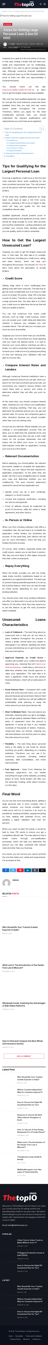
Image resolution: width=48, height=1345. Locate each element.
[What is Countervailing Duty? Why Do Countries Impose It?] (8, 1092)
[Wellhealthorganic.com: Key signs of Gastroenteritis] (8, 1172)
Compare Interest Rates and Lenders (22, 143)
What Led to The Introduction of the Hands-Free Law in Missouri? (31, 1144)
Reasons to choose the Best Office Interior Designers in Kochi (29, 1117)
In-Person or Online (16, 148)
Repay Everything (15, 150)
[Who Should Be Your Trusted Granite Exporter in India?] (24, 912)
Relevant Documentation (18, 145)
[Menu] (3, 4)
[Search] (44, 4)
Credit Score (13, 140)
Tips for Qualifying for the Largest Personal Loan (23, 133)
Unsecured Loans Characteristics (19, 153)
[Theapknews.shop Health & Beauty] (8, 1159)
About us (26, 1339)
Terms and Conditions (34, 1336)
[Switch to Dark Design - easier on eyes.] (40, 4)
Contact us (36, 1339)
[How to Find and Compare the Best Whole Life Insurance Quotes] (24, 1025)
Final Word (10, 156)
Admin (12, 44)
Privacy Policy (15, 1339)
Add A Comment (24, 1056)
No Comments (15, 47)
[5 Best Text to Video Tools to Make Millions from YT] (8, 1243)
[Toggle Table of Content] (40, 129)
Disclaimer (19, 1336)
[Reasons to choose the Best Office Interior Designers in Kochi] (8, 1117)
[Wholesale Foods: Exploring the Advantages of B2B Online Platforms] (24, 988)
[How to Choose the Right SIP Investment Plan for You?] (8, 1105)
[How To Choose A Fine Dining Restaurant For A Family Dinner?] (8, 1132)
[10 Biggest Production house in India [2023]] (8, 1255)
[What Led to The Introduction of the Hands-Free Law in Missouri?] (24, 950)
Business (7, 24)
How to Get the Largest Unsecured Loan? (22, 138)
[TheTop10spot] (24, 4)
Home (4, 11)
